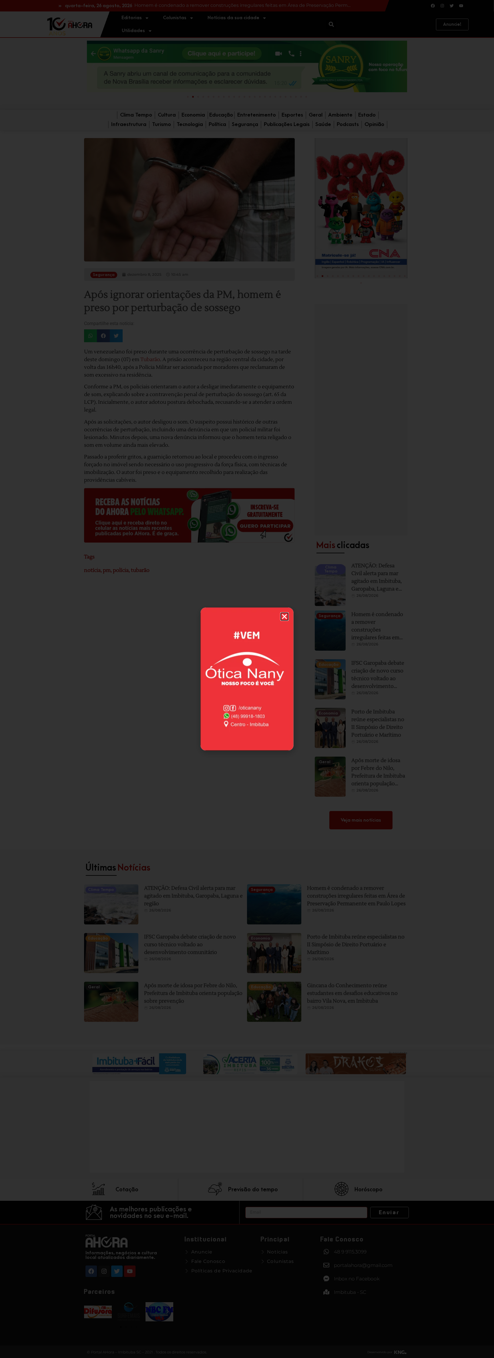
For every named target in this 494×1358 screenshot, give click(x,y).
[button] (284, 616)
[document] (247, 679)
